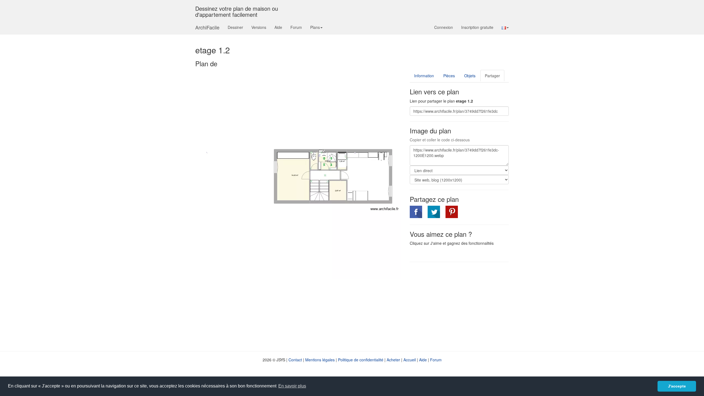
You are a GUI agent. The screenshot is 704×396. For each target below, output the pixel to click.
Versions (258, 27)
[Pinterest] (452, 212)
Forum (296, 27)
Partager (492, 75)
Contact (295, 359)
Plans (315, 27)
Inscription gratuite (477, 27)
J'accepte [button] (677, 386)
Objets (469, 75)
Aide (278, 27)
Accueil (409, 359)
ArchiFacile (207, 27)
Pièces (449, 75)
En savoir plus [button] (292, 386)
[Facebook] (416, 212)
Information (424, 75)
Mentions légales (320, 359)
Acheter (393, 359)
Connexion (443, 27)
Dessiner (235, 27)
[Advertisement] (456, 306)
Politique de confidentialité (360, 359)
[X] (434, 212)
